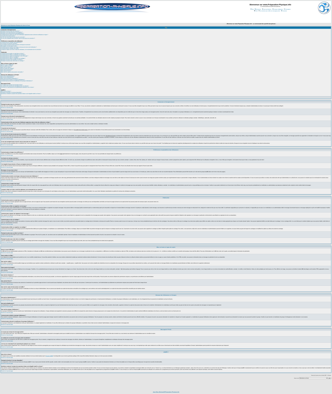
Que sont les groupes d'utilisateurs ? (9, 78)
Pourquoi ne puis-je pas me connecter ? (10, 31)
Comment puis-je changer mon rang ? (10, 48)
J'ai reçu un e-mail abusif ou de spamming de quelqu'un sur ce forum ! (17, 87)
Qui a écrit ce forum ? (6, 91)
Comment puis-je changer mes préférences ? (11, 42)
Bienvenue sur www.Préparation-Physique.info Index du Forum (15, 25)
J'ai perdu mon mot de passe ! (8, 35)
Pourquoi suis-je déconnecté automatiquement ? (12, 33)
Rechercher (258, 9)
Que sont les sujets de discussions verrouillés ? (12, 72)
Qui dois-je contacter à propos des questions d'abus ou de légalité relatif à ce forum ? (21, 93)
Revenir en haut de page (7, 107)
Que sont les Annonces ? (7, 69)
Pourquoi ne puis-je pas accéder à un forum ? (12, 59)
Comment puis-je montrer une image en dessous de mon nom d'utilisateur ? (19, 47)
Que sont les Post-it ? (6, 70)
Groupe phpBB (49, 356)
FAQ (253, 9)
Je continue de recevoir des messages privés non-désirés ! (15, 86)
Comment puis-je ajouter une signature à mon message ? (14, 56)
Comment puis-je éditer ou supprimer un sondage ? (13, 58)
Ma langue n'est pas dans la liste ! (9, 46)
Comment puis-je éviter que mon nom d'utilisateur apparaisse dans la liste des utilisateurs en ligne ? (24, 34)
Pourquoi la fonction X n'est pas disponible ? (11, 92)
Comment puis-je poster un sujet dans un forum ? (12, 53)
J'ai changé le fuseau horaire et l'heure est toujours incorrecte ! (16, 44)
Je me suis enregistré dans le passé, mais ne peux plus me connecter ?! (18, 38)
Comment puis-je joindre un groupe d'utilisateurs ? (13, 79)
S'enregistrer (288, 9)
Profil (256, 10)
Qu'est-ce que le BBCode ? (7, 64)
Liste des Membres (267, 9)
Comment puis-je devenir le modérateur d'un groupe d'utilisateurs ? (17, 80)
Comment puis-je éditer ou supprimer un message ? (13, 54)
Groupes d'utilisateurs (278, 9)
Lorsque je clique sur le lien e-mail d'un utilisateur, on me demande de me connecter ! (21, 49)
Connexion (284, 10)
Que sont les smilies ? (6, 67)
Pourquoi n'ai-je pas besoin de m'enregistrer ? (12, 32)
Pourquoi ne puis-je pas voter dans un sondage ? (12, 60)
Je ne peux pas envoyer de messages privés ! (12, 84)
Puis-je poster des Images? (7, 68)
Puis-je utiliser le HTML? (7, 66)
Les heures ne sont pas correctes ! (9, 43)
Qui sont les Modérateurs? (7, 77)
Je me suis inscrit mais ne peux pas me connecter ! (13, 37)
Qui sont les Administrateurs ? (8, 76)
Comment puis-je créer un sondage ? (10, 57)
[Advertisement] (134, 18)
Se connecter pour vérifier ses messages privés (270, 10)
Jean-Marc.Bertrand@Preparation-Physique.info (166, 392)
